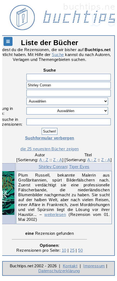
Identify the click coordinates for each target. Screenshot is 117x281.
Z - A (57, 159)
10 (64, 250)
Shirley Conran (53, 166)
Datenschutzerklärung (59, 270)
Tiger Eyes (79, 166)
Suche (58, 54)
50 (80, 250)
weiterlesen (55, 214)
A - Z (43, 159)
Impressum (94, 266)
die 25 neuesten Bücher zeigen (49, 149)
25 (72, 250)
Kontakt (70, 266)
